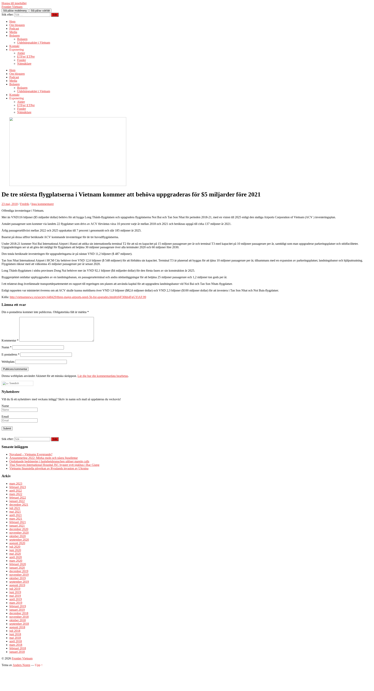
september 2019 (19, 581)
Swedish (14, 383)
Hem (12, 21)
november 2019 (19, 574)
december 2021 (18, 504)
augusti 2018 (17, 627)
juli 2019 (14, 588)
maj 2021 (15, 511)
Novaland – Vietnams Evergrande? (30, 454)
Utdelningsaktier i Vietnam (33, 42)
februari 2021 (17, 522)
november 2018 (19, 616)
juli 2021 (14, 508)
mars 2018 (15, 644)
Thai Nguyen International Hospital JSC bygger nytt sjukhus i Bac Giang (54, 465)
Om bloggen (17, 25)
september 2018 (19, 623)
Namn (6, 347)
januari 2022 (17, 501)
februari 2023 (17, 487)
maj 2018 (15, 637)
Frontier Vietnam (12, 6)
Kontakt (14, 46)
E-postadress (10, 354)
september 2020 (19, 539)
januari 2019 (17, 609)
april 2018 (15, 641)
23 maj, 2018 (10, 204)
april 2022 (15, 490)
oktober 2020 (17, 536)
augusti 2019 (17, 585)
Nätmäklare (24, 63)
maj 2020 (15, 553)
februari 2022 (17, 497)
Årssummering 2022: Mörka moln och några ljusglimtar (43, 457)
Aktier (21, 53)
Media (13, 32)
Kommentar (10, 340)
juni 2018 (15, 634)
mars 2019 (15, 602)
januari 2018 (17, 651)
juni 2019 (15, 592)
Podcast (14, 28)
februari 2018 (17, 648)
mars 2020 (15, 560)
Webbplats (8, 361)
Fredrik (24, 204)
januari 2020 (17, 567)
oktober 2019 (17, 578)
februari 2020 (17, 564)
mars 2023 (15, 483)
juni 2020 (15, 550)
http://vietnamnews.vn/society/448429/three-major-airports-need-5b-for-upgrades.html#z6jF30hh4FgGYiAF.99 (78, 297)
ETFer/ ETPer (26, 56)
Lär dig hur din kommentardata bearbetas (103, 376)
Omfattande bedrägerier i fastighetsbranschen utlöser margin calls (49, 461)
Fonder (21, 60)
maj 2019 (15, 595)
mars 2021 (15, 518)
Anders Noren (21, 665)
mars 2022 (15, 494)
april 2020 (15, 557)
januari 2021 (17, 525)
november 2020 (19, 532)
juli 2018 (14, 630)
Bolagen (14, 35)
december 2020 (18, 529)
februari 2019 (17, 606)
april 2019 (15, 599)
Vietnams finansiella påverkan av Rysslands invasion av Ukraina (48, 468)
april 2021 (15, 515)
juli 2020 (14, 546)
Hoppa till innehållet (14, 3)
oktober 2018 (17, 620)
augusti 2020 (17, 543)
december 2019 (18, 571)
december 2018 (18, 613)
